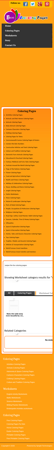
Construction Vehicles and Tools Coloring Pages (22, 147)
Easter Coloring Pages (15, 431)
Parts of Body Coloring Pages (15, 205)
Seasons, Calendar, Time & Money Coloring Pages (22, 219)
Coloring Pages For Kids (16, 424)
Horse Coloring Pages (15, 428)
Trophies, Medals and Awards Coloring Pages (21, 241)
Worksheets (11, 35)
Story (7, 40)
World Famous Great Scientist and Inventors (21, 252)
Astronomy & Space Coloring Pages (20, 371)
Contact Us (10, 45)
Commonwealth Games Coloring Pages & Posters (22, 140)
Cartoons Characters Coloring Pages (18, 129)
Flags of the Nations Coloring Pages (18, 169)
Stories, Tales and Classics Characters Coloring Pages (24, 234)
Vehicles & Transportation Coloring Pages (20, 245)
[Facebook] (25, 4)
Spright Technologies (44, 446)
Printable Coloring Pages (16, 435)
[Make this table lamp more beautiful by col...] (14, 305)
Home (27, 15)
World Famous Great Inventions (16, 248)
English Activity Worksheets (17, 394)
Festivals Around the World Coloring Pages (20, 165)
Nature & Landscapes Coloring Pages (18, 201)
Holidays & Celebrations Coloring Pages (19, 183)
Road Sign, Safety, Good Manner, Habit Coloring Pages (24, 216)
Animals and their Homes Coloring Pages (20, 119)
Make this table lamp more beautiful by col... (15, 315)
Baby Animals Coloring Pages (16, 126)
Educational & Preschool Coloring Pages (19, 158)
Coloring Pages (12, 31)
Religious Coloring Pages (14, 212)
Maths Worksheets (12, 194)
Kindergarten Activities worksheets (19, 409)
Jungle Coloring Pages (13, 191)
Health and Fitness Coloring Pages (17, 180)
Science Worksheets (14, 401)
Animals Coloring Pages (14, 122)
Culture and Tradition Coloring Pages (18, 151)
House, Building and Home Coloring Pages (20, 187)
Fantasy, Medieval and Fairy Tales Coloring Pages (22, 162)
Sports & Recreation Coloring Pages (18, 230)
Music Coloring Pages (13, 198)
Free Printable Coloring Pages (18, 438)
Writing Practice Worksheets (17, 405)
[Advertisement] (27, 78)
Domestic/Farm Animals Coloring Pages (19, 155)
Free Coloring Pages (14, 420)
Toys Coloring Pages (12, 237)
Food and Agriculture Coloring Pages (18, 176)
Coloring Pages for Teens (14, 137)
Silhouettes (10, 223)
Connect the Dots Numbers (15, 144)
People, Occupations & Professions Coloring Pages (23, 209)
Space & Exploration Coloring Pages (18, 227)
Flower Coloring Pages (13, 173)
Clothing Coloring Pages (14, 133)
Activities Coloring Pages (14, 115)
